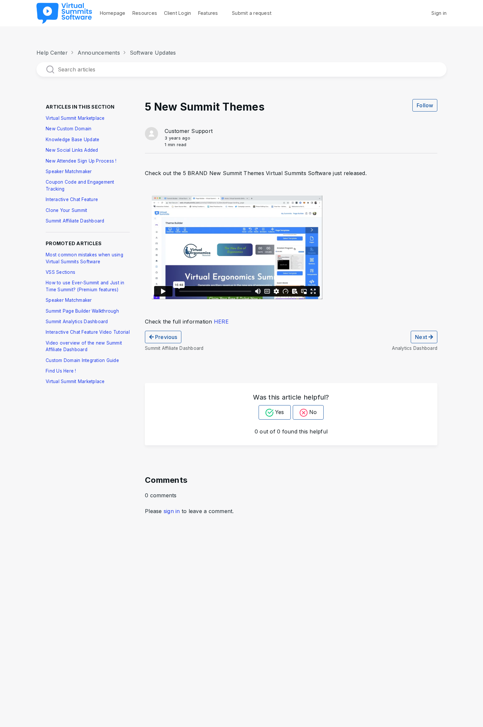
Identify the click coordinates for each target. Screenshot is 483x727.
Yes (279, 412)
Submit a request (251, 13)
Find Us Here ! (61, 371)
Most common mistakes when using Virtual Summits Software (84, 258)
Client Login (177, 13)
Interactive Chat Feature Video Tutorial (88, 332)
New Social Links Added (72, 150)
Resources (144, 13)
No (313, 412)
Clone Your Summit (66, 210)
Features (208, 13)
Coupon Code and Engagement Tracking (80, 185)
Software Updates (153, 52)
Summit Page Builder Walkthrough (82, 311)
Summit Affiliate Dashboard (75, 220)
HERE (221, 321)
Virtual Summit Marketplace (75, 118)
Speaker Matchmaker (69, 171)
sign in (172, 511)
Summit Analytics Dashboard (77, 321)
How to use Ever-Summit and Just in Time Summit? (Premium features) (85, 286)
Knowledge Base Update (72, 139)
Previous (165, 337)
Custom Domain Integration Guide (82, 360)
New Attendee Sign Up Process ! (81, 161)
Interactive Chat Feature (72, 199)
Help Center (52, 52)
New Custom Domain (68, 128)
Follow (425, 105)
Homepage (113, 13)
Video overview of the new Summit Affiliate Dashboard (84, 346)
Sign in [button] (439, 13)
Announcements (99, 52)
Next (421, 337)
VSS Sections (60, 272)
